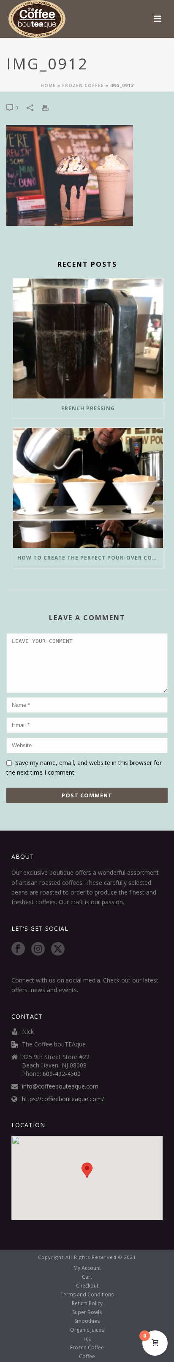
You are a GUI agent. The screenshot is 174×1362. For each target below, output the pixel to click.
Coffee (87, 1356)
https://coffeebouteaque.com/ (63, 1099)
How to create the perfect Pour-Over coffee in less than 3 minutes (90, 557)
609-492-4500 (62, 1074)
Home (48, 85)
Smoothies (87, 1321)
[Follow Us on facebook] (18, 949)
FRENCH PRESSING (88, 408)
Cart (87, 1277)
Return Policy (87, 1303)
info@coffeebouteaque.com (60, 1086)
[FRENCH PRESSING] (88, 338)
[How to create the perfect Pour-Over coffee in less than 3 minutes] (88, 488)
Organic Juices (87, 1330)
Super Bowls (87, 1312)
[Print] (49, 107)
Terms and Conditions (87, 1294)
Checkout (87, 1285)
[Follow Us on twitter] (58, 949)
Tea (87, 1338)
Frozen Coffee (83, 85)
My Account (87, 1268)
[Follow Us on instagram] (38, 949)
